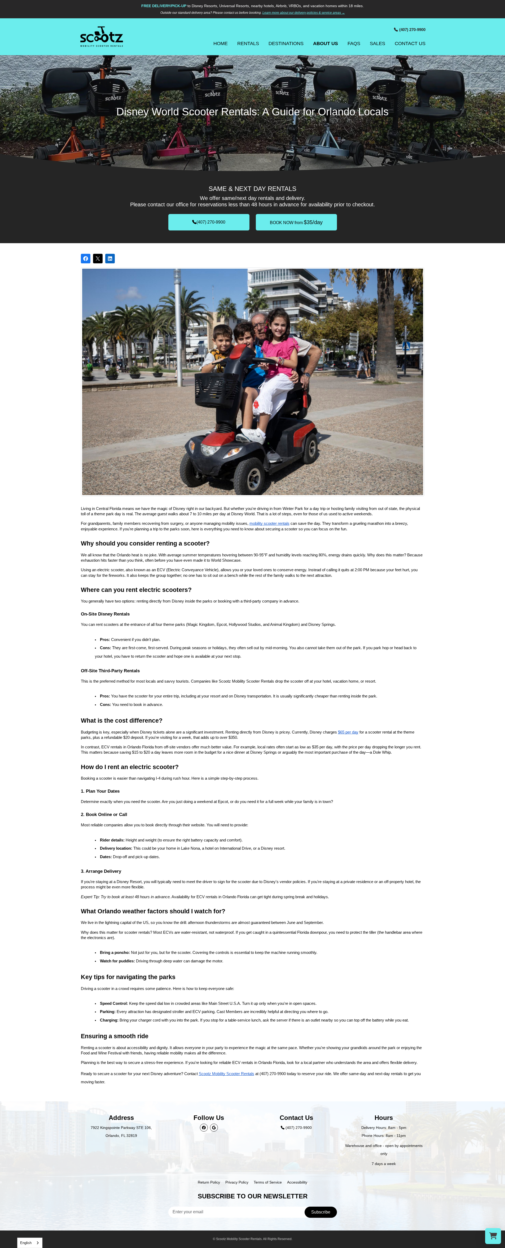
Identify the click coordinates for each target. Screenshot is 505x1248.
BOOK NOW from (296, 222)
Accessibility (297, 1182)
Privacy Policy (236, 1182)
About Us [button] (325, 43)
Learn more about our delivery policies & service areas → (303, 13)
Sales (377, 43)
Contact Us (410, 43)
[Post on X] (98, 258)
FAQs (354, 43)
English (26, 1243)
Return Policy (209, 1182)
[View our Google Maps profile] (214, 1128)
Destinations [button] (286, 43)
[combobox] (29, 1243)
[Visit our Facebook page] (204, 1128)
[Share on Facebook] (85, 258)
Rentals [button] (248, 43)
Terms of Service (268, 1182)
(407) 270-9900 (210, 222)
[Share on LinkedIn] (110, 258)
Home (220, 43)
